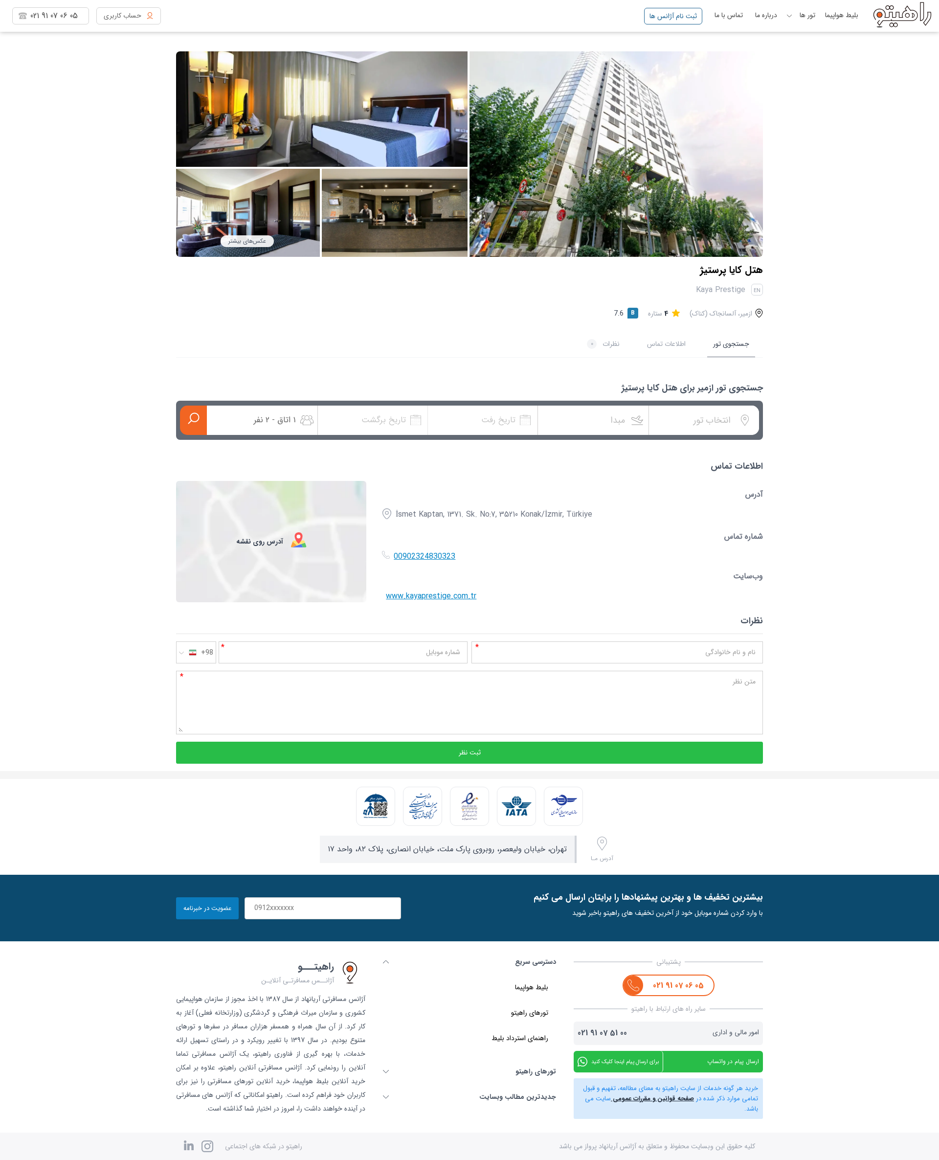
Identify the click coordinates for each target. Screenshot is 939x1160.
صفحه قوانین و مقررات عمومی (652, 1098)
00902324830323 (424, 556)
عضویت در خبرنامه (207, 908)
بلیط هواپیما (841, 15)
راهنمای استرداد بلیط (520, 1038)
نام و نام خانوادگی (730, 652)
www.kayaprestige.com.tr (431, 596)
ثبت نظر (470, 753)
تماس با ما (729, 15)
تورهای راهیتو (529, 1012)
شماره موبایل (443, 652)
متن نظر (744, 681)
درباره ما (766, 15)
